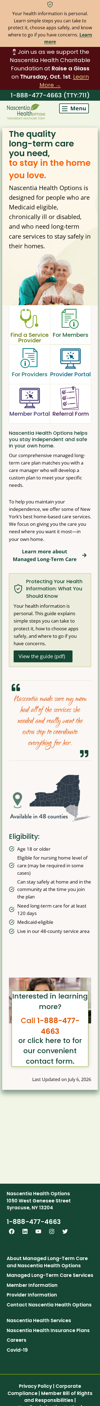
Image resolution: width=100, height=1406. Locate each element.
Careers (16, 1340)
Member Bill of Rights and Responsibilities (58, 1397)
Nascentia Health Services (39, 1320)
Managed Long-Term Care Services (50, 1275)
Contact (17, 1304)
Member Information (32, 1285)
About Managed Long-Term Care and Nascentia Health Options (47, 1262)
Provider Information (32, 1295)
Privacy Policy (35, 1386)
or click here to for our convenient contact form (50, 1051)
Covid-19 (17, 1350)
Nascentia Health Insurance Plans (48, 1330)
